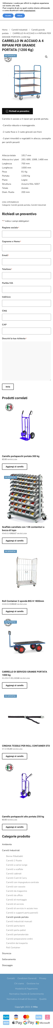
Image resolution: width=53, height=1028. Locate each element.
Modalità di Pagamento (26, 988)
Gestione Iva (33, 983)
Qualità (42, 999)
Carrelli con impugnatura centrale (22, 882)
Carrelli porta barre (15, 925)
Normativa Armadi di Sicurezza (22, 999)
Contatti (11, 978)
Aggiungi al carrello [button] (15, 466)
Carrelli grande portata (17, 917)
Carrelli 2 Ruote (14, 860)
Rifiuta (19, 16)
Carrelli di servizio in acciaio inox (22, 908)
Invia (8, 386)
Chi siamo (19, 983)
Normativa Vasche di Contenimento (26, 993)
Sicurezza (6, 953)
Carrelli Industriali (11, 850)
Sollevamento (9, 959)
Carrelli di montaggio (16, 899)
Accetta (8, 16)
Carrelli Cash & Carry (16, 877)
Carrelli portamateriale (17, 934)
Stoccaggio (7, 965)
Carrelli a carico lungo (16, 864)
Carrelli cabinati (13, 873)
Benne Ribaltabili (14, 856)
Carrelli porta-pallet (16, 930)
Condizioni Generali (27, 978)
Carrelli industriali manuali (19, 921)
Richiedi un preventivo (19, 111)
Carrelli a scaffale (14, 869)
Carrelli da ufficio (14, 895)
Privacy (42, 978)
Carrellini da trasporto (17, 943)
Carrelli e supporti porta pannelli (22, 912)
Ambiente (7, 844)
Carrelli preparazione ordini (19, 938)
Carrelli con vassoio (15, 886)
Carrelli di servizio (15, 904)
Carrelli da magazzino (16, 891)
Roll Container (13, 947)
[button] (46, 56)
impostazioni (29, 10)
